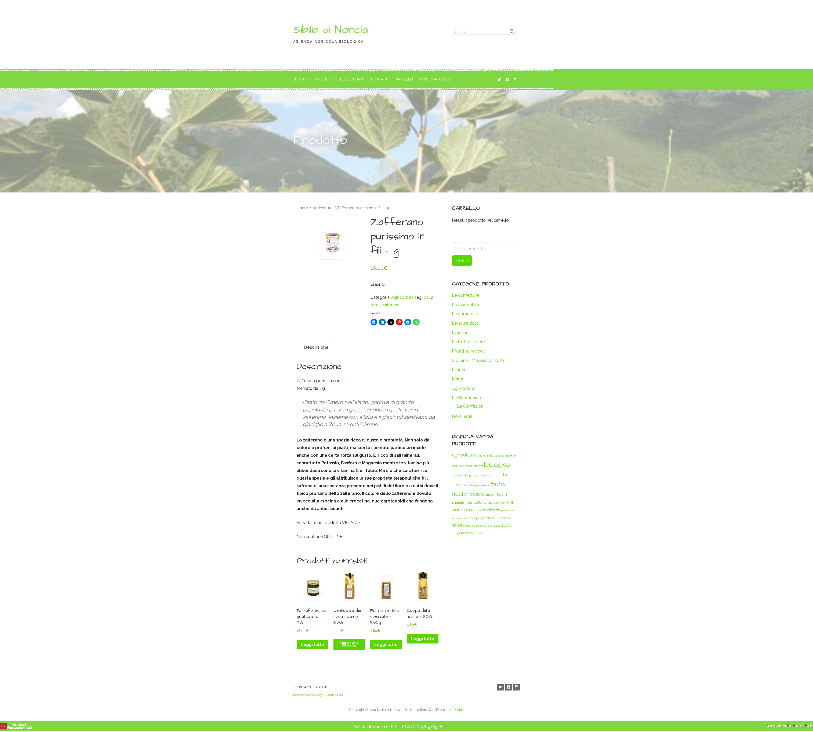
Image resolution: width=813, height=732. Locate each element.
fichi (467, 485)
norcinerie (491, 510)
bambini (478, 466)
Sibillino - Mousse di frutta (478, 360)
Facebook (507, 79)
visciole (479, 533)
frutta (498, 484)
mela (491, 502)
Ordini (321, 687)
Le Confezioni (470, 406)
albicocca (494, 455)
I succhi (459, 332)
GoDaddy (456, 710)
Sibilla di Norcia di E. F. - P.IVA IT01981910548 (398, 726)
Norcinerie (462, 416)
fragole (476, 485)
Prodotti (325, 79)
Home (302, 208)
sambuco (469, 525)
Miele (457, 379)
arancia (467, 466)
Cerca (462, 260)
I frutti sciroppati (468, 351)
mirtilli (509, 503)
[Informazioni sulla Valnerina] (788, 726)
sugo (456, 533)
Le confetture (465, 295)
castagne (457, 475)
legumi (502, 494)
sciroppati (481, 525)
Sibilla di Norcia (330, 29)
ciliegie (467, 475)
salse (457, 525)
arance (457, 466)
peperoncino (508, 510)
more (468, 510)
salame (506, 518)
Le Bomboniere (467, 397)
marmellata (475, 502)
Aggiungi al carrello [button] (349, 644)
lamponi (490, 494)
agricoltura (464, 455)
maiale (458, 502)
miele (500, 502)
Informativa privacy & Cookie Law (318, 695)
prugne (480, 518)
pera (465, 518)
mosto (477, 510)
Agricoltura (322, 208)
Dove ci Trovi (352, 79)
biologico (497, 464)
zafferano (391, 304)
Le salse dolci (465, 323)
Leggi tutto (312, 644)
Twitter (499, 79)
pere (472, 518)
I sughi (458, 369)
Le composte (465, 313)
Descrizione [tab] (316, 347)
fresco (486, 485)
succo (507, 525)
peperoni (457, 518)
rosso (498, 518)
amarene (509, 455)
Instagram (515, 79)
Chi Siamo (301, 79)
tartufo (467, 533)
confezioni (478, 475)
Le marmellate (466, 304)
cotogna (489, 475)
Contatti (380, 79)
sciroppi (494, 525)
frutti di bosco (468, 494)
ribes (490, 518)
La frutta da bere (468, 341)
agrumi (481, 455)
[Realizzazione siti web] (16, 728)
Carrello (403, 79)
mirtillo (457, 510)
